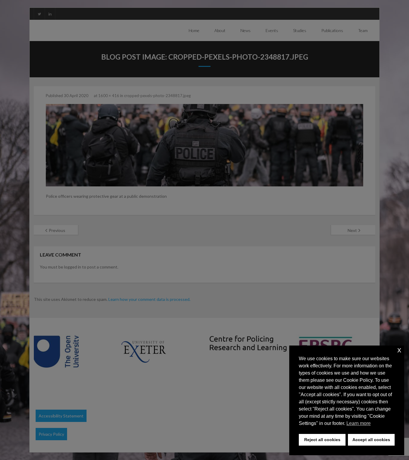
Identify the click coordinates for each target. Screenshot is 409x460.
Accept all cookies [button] (371, 439)
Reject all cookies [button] (322, 439)
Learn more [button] (358, 423)
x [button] (399, 350)
